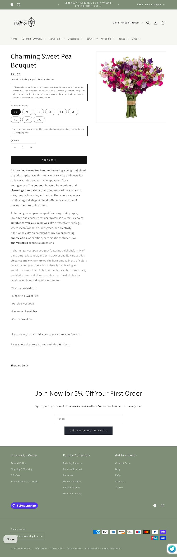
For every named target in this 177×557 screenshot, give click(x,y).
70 (73, 111)
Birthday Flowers (72, 463)
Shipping (28, 79)
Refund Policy (18, 463)
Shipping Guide (20, 365)
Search (119, 487)
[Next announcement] (118, 4)
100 (39, 119)
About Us (120, 481)
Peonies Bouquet (72, 469)
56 (50, 111)
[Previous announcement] (58, 4)
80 (15, 119)
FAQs (118, 475)
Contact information (111, 548)
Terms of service (74, 548)
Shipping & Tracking (21, 469)
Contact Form (123, 463)
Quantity (15, 140)
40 (27, 111)
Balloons (68, 475)
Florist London (24, 548)
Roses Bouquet (71, 487)
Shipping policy (92, 548)
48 (38, 111)
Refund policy (41, 548)
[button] (32, 38)
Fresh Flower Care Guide (24, 481)
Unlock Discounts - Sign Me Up (88, 430)
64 (61, 111)
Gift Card (16, 475)
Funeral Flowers (72, 493)
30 (15, 111)
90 (27, 119)
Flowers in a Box (72, 481)
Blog (117, 469)
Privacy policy (57, 548)
